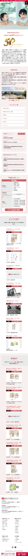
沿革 (16, 540)
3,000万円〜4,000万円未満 (19, 203)
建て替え (5, 121)
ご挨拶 (16, 537)
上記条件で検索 (15, 210)
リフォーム (5, 125)
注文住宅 (5, 118)
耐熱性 (16, 529)
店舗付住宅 (16, 182)
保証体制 (17, 526)
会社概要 (17, 539)
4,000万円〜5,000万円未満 (19, 204)
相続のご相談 (4, 540)
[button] (3, 92)
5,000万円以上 (17, 206)
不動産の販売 (6, 108)
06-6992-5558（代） (6, 503)
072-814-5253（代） (6, 512)
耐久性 (16, 531)
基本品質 (17, 532)
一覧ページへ (21, 133)
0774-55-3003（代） (6, 508)
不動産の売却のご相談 (8, 111)
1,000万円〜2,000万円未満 (19, 200)
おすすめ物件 (4, 520)
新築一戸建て (16, 184)
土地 (15, 188)
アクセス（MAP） (18, 542)
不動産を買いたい (6, 518)
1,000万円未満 (17, 198)
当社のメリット (5, 537)
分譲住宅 (5, 115)
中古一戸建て (16, 185)
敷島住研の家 (18, 518)
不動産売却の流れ (5, 539)
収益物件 (16, 190)
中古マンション (17, 187)
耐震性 (16, 528)
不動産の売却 (5, 536)
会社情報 (17, 536)
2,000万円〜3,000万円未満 (19, 201)
